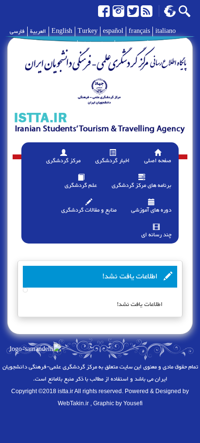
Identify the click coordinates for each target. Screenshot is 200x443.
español (113, 31)
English (61, 31)
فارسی (17, 31)
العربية (38, 31)
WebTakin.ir (73, 403)
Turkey (88, 31)
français (139, 31)
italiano (165, 31)
